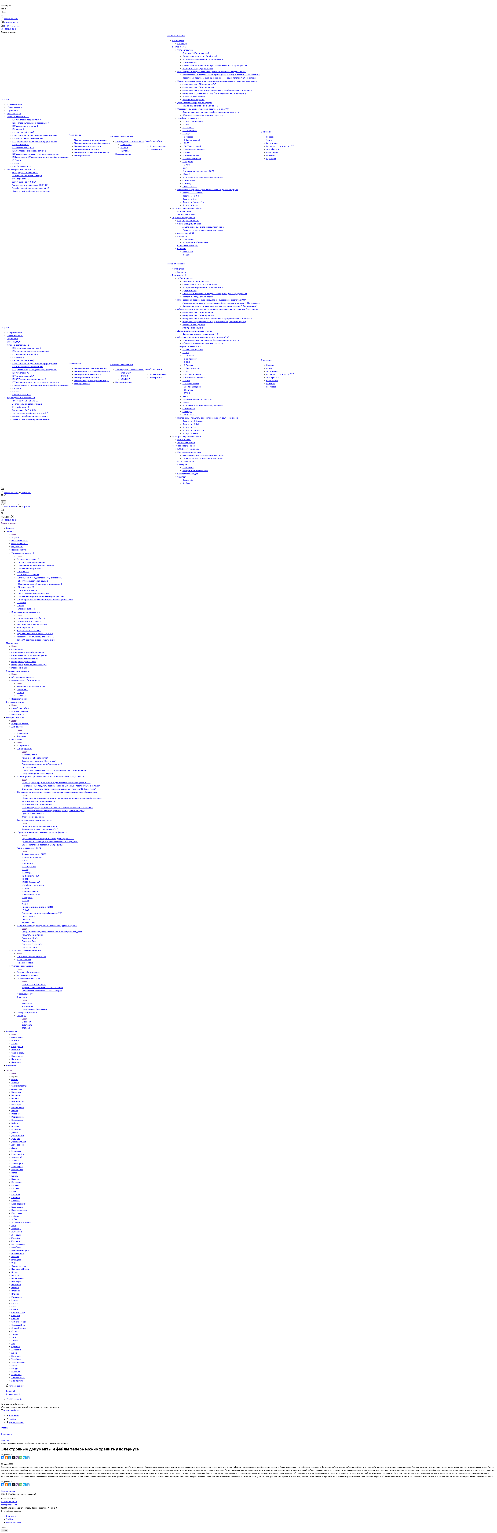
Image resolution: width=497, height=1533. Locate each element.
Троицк (15, 1340)
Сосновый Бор (18, 1325)
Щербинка (16, 1374)
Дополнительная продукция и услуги (39, 826)
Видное (15, 1098)
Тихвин (14, 1334)
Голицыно (16, 1129)
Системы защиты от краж (34, 984)
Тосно (14, 1337)
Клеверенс (27, 1003)
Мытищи (15, 1241)
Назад (14, 534)
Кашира (15, 1179)
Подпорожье (17, 1278)
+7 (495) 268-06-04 (9, 29)
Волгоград (16, 1104)
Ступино (15, 1331)
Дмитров (15, 1138)
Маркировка (17, 649)
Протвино (16, 1284)
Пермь (14, 1272)
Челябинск (16, 1359)
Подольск (16, 1275)
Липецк (15, 1083)
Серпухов (15, 1315)
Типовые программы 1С (28, 559)
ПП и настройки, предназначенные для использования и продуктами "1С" (56, 783)
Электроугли (17, 1381)
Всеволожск (17, 1120)
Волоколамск (17, 1107)
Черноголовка (18, 1362)
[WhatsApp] (20, 1457)
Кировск (15, 1188)
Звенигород (17, 1163)
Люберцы (16, 1235)
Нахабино (16, 1247)
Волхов (14, 1111)
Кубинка (15, 1216)
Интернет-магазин (20, 724)
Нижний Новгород (20, 1250)
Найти (4, 1530)
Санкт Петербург (19, 1086)
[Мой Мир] (9, 1457)
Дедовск (15, 1132)
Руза (13, 1306)
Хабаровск (16, 1350)
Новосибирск (17, 1253)
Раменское (16, 1297)
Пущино (15, 1294)
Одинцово (16, 1260)
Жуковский (16, 1157)
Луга (13, 1225)
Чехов (14, 1365)
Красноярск (16, 1213)
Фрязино (15, 1347)
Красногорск (17, 1207)
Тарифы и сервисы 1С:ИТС (34, 854)
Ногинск (15, 1256)
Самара (14, 1309)
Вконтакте (14, 1416)
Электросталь (18, 1378)
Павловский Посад (20, 1269)
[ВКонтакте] (2, 1457)
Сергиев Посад (18, 1312)
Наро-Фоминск (18, 1244)
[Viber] (17, 1457)
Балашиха (16, 1092)
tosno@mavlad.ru (11, 1410)
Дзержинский (17, 1135)
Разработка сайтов (20, 708)
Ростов (14, 1303)
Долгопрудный (18, 1142)
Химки (14, 1353)
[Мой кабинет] (2, 489)
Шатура (14, 1368)
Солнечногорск (18, 1322)
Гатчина (15, 1126)
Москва (14, 1079)
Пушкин (15, 1288)
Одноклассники (16, 1423)
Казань (14, 1176)
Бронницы (16, 1095)
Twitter (12, 1419)
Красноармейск (18, 1204)
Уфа (13, 1343)
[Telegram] (28, 1457)
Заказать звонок (9, 523)
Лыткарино (16, 1232)
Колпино (15, 1197)
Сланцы (15, 1319)
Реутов (14, 1300)
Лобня (14, 1219)
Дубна (14, 1148)
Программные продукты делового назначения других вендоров (52, 932)
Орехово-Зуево (18, 1266)
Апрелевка (16, 1089)
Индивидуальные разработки (31, 618)
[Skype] (24, 1457)
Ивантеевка (17, 1170)
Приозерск (16, 1281)
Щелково (15, 1371)
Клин (13, 1191)
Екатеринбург (18, 1154)
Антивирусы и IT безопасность (31, 686)
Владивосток (17, 1101)
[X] (13, 1457)
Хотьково (16, 1356)
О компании (17, 1037)
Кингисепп (16, 1182)
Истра (14, 1173)
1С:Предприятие (29, 755)
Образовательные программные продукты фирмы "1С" (48, 838)
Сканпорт (26, 1022)
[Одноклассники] (6, 1457)
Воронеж (15, 1114)
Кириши (15, 1185)
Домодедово (17, 1145)
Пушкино (15, 1291)
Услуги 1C (15, 537)
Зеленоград (17, 1166)
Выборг (15, 1123)
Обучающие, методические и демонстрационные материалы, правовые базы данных (62, 798)
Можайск (15, 1238)
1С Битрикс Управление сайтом (31, 956)
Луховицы (16, 1229)
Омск (13, 1263)
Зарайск (15, 1160)
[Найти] (2, 15)
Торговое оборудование (28, 972)
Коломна (15, 1194)
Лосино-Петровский (21, 1222)
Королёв (15, 1201)
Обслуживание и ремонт (22, 677)
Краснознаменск (19, 1210)
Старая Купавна (18, 1328)
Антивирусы (22, 733)
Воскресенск (17, 1117)
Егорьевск (16, 1151)
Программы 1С (23, 745)
